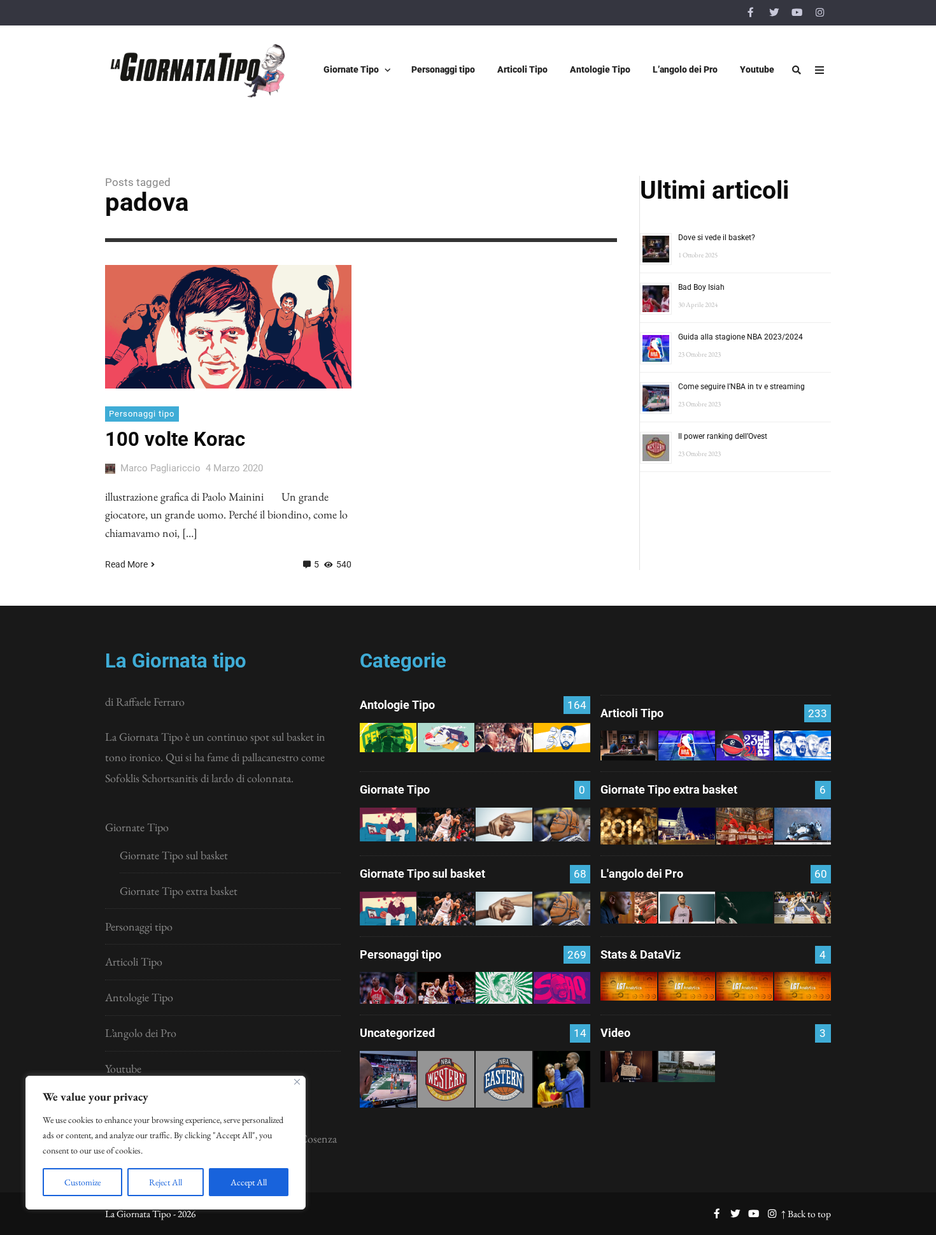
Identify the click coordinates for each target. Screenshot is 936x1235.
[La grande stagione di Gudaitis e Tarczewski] (744, 986)
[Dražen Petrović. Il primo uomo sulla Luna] (446, 988)
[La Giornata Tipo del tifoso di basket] (562, 824)
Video (615, 1032)
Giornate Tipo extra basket (179, 890)
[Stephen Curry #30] (562, 737)
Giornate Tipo (137, 827)
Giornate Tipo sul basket (174, 855)
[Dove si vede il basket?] (628, 745)
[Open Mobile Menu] (819, 70)
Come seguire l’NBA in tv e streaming (741, 386)
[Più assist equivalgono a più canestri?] (802, 986)
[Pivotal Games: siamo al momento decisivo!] (628, 986)
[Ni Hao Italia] (744, 908)
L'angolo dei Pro (641, 873)
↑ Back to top (806, 1213)
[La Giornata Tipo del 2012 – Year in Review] (802, 826)
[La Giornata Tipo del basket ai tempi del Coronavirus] (388, 824)
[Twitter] (773, 12)
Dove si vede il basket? (716, 237)
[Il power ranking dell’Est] (504, 1079)
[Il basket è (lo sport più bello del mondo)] (686, 1066)
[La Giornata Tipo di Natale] (686, 826)
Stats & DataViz (640, 954)
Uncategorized (397, 1032)
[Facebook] (750, 12)
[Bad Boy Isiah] (388, 988)
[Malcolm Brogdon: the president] (504, 988)
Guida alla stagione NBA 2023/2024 (740, 336)
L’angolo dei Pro (140, 1032)
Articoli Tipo (133, 961)
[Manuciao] (686, 908)
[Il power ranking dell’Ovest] (446, 1079)
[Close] (297, 1082)
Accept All (248, 1182)
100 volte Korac (175, 439)
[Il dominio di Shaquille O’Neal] (562, 988)
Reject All (165, 1182)
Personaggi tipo (141, 413)
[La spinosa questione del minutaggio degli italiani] (686, 986)
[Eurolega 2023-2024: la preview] (744, 745)
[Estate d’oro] (802, 908)
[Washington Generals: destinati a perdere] (388, 737)
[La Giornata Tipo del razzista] (504, 824)
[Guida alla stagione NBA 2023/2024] (686, 745)
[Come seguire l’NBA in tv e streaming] (388, 1079)
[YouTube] (796, 12)
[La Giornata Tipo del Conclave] (744, 826)
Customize (82, 1182)
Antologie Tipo (139, 997)
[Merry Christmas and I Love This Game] (628, 1066)
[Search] (796, 70)
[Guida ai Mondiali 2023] (802, 745)
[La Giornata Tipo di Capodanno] (628, 826)
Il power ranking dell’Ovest (722, 436)
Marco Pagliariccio (160, 468)
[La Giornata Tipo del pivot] (446, 824)
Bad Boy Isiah (701, 287)
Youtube (123, 1068)
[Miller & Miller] (562, 1079)
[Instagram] (819, 12)
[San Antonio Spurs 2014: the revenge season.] (504, 737)
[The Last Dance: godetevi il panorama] (628, 908)
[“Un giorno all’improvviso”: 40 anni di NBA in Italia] (446, 737)
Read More (126, 564)
